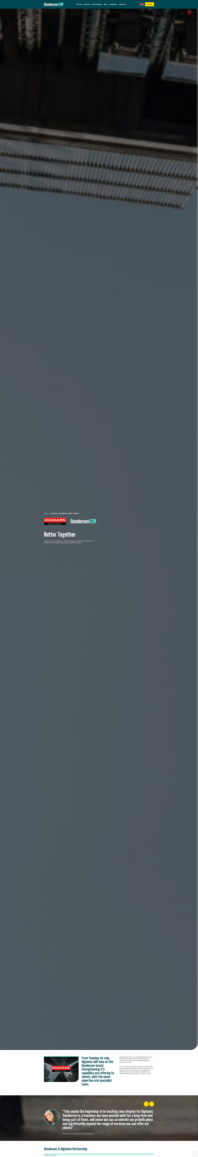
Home (46, 513)
